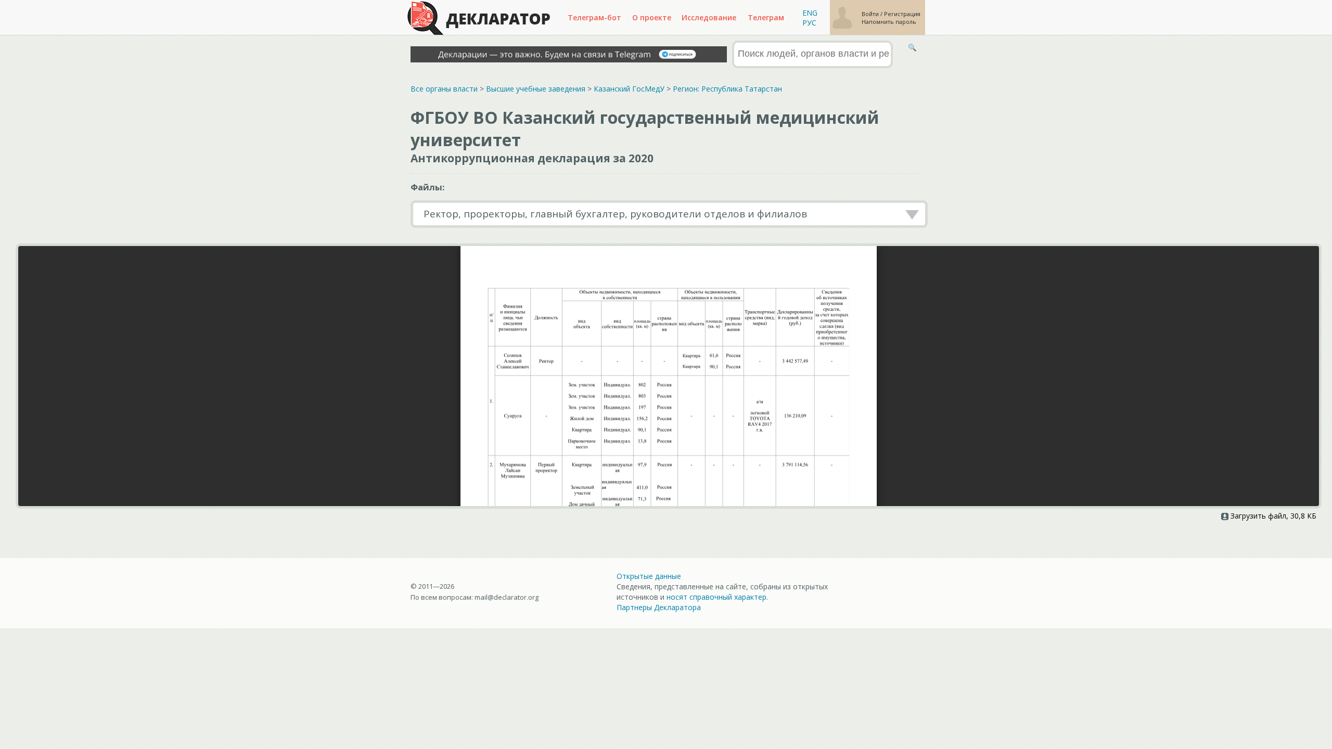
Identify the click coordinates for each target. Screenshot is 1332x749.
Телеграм (766, 17)
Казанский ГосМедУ (629, 89)
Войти (871, 14)
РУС (809, 23)
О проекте (651, 17)
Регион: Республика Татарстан (727, 89)
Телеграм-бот (594, 17)
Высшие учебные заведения (535, 89)
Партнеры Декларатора (659, 607)
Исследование (709, 17)
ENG (809, 13)
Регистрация (902, 14)
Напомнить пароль (889, 21)
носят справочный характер (716, 597)
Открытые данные (649, 576)
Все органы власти (444, 89)
